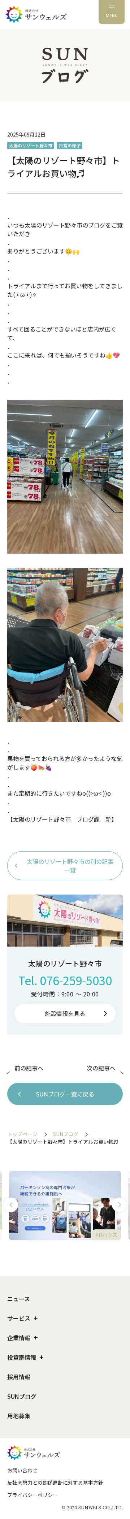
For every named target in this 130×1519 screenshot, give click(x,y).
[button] (11, 1205)
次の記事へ (101, 1068)
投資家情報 (21, 1357)
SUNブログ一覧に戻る (65, 1094)
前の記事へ (28, 1068)
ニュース (18, 1298)
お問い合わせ (22, 1470)
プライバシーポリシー (32, 1494)
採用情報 (18, 1376)
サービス (18, 1318)
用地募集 (18, 1415)
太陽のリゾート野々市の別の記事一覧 (70, 865)
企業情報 (18, 1337)
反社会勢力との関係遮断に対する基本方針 (55, 1482)
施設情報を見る (65, 1013)
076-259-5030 (76, 980)
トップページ (22, 1134)
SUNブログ (65, 1134)
